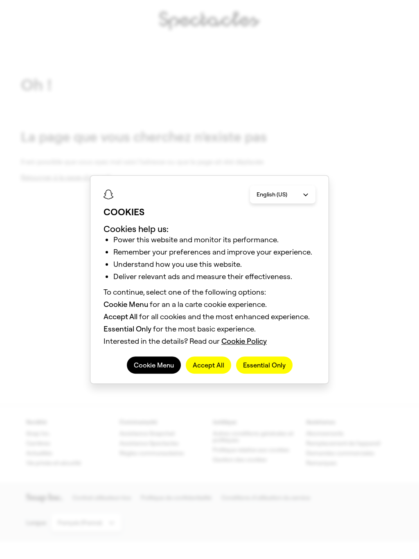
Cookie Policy (244, 341)
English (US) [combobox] (272, 194)
